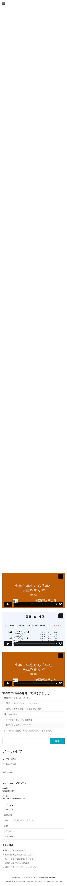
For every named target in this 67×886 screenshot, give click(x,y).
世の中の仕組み (10, 714)
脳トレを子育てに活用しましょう (19, 859)
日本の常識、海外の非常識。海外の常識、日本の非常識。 (28, 731)
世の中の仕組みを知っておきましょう (26, 693)
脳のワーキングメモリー (15, 850)
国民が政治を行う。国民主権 (18, 725)
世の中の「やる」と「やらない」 (18, 698)
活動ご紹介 (9, 815)
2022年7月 (11, 759)
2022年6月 (11, 763)
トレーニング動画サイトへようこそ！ (20, 820)
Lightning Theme (32, 881)
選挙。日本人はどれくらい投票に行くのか (24, 709)
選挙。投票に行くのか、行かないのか (22, 703)
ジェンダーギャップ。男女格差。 (20, 720)
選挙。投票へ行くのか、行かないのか (21, 867)
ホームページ (9, 809)
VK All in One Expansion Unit (51, 881)
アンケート (9, 836)
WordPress (18, 881)
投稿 (6, 826)
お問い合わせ (8, 772)
